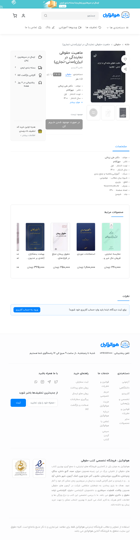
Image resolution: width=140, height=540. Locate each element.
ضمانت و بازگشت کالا (79, 407)
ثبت (18, 403)
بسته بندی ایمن (27, 67)
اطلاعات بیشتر (28, 135)
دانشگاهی (124, 387)
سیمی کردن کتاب (105, 435)
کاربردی (125, 393)
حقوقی (117, 44)
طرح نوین (83, 476)
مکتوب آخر (94, 476)
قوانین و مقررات (125, 411)
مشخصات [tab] (121, 146)
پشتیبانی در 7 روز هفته (26, 84)
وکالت (118, 490)
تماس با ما (31, 27)
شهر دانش (61, 476)
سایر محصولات (124, 421)
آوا (53, 476)
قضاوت (110, 490)
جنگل (54, 471)
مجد (72, 471)
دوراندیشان (106, 476)
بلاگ (48, 27)
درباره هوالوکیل (104, 413)
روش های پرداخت (79, 387)
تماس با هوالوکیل (104, 423)
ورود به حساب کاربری (27, 309)
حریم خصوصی (104, 394)
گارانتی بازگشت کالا (26, 75)
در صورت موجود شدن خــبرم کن (64, 124)
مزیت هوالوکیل (104, 403)
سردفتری (101, 490)
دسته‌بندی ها (117, 27)
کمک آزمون (72, 476)
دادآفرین (116, 476)
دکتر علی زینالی (65, 86)
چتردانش (125, 476)
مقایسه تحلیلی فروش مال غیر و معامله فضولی (112, 256)
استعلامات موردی (86, 254)
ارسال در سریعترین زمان (26, 59)
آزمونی (125, 382)
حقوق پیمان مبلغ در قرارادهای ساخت (61, 256)
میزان (78, 471)
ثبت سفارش (82, 382)
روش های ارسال (80, 393)
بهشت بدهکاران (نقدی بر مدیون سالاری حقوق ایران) (36, 256)
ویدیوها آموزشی (68, 27)
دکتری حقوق (115, 495)
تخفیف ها (91, 27)
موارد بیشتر (75, 102)
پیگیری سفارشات (79, 399)
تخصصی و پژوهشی (124, 401)
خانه (127, 44)
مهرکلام (70, 90)
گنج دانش (63, 471)
